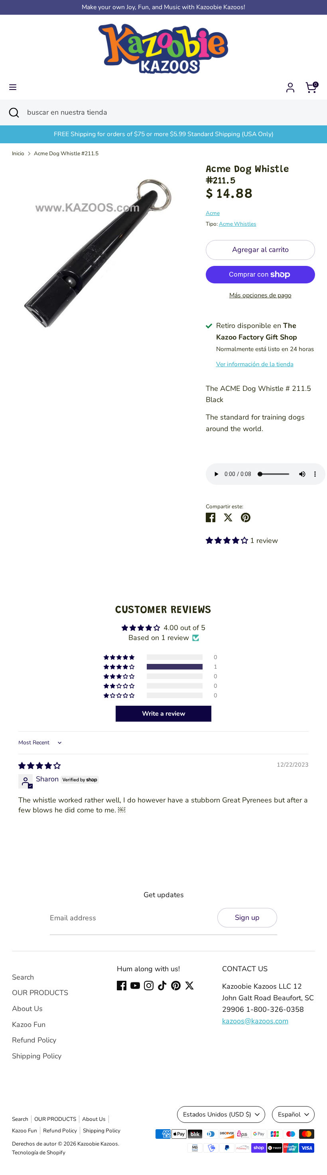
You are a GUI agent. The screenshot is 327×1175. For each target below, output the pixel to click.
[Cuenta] (290, 85)
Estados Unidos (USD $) (217, 1114)
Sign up (247, 917)
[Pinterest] (176, 985)
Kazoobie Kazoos (97, 1144)
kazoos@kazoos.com (255, 1021)
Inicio (18, 153)
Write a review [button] (163, 713)
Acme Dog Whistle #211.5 (66, 153)
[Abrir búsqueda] (13, 112)
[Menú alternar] (13, 87)
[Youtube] (135, 985)
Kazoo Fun (28, 1024)
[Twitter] (189, 985)
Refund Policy (34, 1040)
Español (289, 1114)
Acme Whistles (237, 224)
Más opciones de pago (260, 295)
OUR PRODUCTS (40, 992)
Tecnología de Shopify (38, 1152)
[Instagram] (149, 985)
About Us (27, 1008)
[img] (39, 766)
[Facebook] (121, 985)
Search (23, 977)
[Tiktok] (162, 985)
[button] (228, 540)
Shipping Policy (36, 1056)
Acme (213, 213)
